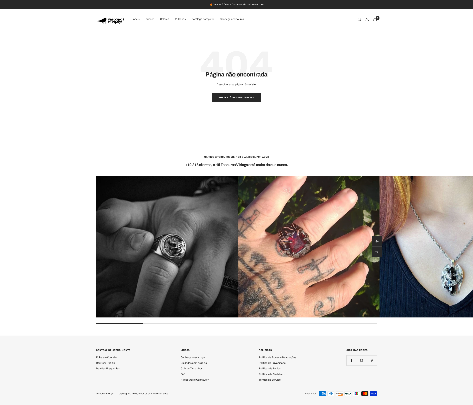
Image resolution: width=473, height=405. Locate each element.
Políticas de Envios (270, 368)
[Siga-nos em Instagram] (362, 360)
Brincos (149, 19)
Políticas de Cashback (272, 374)
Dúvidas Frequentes (108, 368)
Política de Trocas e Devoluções (277, 357)
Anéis (136, 19)
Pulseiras (180, 19)
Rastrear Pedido (105, 363)
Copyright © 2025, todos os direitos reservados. (144, 393)
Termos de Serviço (270, 379)
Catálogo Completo (203, 19)
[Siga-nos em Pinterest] (372, 360)
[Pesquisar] (359, 19)
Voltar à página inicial (236, 97)
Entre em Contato (106, 357)
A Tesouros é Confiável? (195, 379)
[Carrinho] (375, 19)
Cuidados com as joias (194, 363)
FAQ (183, 374)
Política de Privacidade (272, 363)
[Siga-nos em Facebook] (351, 360)
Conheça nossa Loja (193, 357)
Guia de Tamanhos (192, 368)
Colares (164, 19)
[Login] (367, 19)
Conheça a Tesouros (232, 19)
